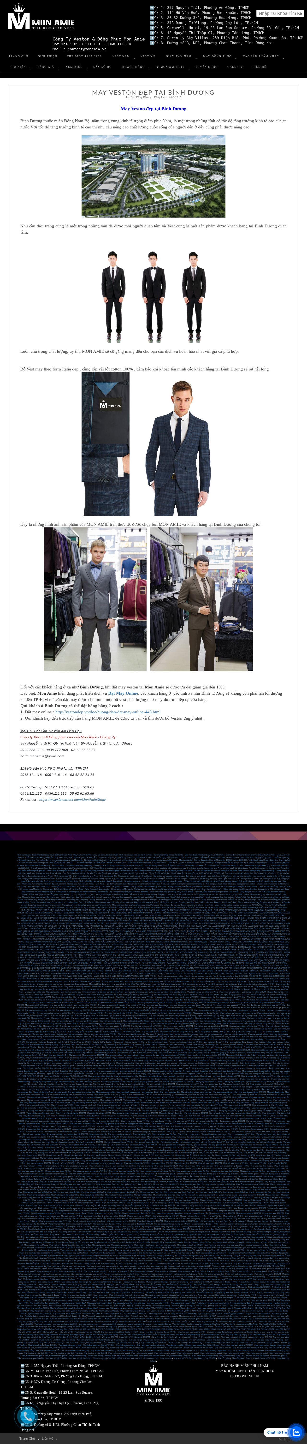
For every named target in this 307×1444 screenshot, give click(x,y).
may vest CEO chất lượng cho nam (167, 984)
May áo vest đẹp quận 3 (50, 1161)
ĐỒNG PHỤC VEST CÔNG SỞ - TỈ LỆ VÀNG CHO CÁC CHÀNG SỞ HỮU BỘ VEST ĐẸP (129, 931)
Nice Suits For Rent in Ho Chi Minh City (108, 1158)
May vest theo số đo (137, 1348)
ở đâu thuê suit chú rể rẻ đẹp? (114, 1279)
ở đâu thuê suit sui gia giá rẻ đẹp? (252, 1277)
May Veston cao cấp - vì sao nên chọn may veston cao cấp (143, 1266)
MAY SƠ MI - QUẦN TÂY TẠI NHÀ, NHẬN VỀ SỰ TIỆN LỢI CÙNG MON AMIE (147, 947)
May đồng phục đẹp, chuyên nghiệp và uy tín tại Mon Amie (135, 905)
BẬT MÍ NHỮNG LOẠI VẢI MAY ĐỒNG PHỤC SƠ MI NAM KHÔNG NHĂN (74, 944)
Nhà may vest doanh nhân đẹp (132, 1084)
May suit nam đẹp (136, 1108)
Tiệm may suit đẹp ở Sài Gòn (104, 1232)
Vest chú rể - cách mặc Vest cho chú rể (102, 1266)
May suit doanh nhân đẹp (113, 1163)
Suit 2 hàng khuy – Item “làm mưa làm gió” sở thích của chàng (86, 897)
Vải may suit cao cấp (121, 1147)
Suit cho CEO (63, 1042)
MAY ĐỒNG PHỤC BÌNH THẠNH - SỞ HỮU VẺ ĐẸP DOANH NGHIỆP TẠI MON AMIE (131, 918)
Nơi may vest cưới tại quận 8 (70, 1271)
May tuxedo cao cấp (271, 1058)
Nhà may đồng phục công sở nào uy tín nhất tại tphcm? (199, 889)
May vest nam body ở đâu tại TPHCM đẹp (181, 1221)
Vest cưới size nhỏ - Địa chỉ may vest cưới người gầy (177, 1319)
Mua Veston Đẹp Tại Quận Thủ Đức (42, 1345)
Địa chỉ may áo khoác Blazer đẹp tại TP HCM (119, 1332)
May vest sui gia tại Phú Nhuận (134, 1016)
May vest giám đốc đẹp (250, 1076)
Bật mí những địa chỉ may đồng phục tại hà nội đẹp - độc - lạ (53, 894)
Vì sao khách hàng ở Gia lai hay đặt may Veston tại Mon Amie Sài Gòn (133, 1261)
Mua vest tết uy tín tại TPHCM (187, 997)
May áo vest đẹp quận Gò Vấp (52, 1158)
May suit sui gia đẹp (70, 1282)
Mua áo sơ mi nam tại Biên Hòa (166, 1184)
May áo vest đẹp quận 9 (199, 1158)
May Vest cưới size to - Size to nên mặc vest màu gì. (255, 1263)
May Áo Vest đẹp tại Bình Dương (241, 1308)
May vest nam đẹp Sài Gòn (211, 1176)
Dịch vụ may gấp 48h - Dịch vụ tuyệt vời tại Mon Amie (76, 876)
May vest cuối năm (131, 1055)
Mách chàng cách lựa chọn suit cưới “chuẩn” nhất (226, 897)
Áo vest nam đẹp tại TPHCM (260, 1337)
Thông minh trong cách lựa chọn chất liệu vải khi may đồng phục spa (228, 900)
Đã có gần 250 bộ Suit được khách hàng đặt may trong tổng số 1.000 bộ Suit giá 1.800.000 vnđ (186, 873)
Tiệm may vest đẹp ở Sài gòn (265, 1197)
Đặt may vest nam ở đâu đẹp (128, 1129)
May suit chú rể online (125, 1063)
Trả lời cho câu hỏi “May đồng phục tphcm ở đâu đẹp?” (135, 900)
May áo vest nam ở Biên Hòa (172, 1187)
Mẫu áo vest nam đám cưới (182, 1126)
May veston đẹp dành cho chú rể (236, 1084)
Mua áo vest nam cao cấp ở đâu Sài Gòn (193, 1171)
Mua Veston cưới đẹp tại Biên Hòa (65, 1195)
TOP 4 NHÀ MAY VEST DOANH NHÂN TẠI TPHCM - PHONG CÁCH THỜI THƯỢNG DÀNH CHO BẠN (71, 960)
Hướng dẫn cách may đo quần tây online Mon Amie (102, 992)
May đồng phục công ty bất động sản (258, 1110)
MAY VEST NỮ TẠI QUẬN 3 (204, 1311)
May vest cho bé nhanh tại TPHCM (163, 1023)
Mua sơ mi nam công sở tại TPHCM (83, 1298)
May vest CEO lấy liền (270, 1076)
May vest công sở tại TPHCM (204, 1068)
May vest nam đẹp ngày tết (157, 1005)
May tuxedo (93, 1058)
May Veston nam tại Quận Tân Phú (185, 1350)
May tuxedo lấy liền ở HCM (108, 1121)
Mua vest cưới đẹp (83, 1245)
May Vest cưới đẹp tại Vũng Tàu (204, 1258)
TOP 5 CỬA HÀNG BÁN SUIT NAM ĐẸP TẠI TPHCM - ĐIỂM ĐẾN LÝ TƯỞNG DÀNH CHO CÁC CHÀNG (186, 963)
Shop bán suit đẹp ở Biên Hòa (92, 1195)
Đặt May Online (123, 693)
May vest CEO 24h (52, 1076)
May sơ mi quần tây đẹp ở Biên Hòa (37, 1190)
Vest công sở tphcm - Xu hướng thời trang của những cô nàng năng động (153, 881)
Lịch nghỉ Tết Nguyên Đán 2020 (232, 994)
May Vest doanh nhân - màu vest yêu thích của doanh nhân (105, 1316)
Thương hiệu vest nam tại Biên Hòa (37, 1192)
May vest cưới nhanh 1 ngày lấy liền (69, 1074)
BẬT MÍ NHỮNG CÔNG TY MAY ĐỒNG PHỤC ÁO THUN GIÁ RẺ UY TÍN (207, 921)
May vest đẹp (255, 1084)
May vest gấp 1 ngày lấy (123, 1306)
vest (243, 1340)
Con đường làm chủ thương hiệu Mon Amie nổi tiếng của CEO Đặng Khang (217, 868)
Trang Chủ (18, 56)
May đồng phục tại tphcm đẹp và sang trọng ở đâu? (179, 900)
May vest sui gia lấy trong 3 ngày (216, 1016)
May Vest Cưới (48, 1337)
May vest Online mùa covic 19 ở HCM (155, 979)
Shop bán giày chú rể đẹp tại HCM (192, 1332)
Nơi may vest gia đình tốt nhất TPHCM (88, 1013)
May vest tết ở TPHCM (135, 1005)
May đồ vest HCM (89, 1211)
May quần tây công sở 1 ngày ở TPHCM (37, 1029)
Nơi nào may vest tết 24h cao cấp (111, 1005)
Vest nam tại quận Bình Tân (33, 1358)
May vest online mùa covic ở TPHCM (220, 979)
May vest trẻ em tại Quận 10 (38, 1097)
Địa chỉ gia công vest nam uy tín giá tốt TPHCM (161, 1226)
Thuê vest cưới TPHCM (48, 1208)
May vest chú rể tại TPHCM (213, 1055)
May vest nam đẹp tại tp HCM (80, 1295)
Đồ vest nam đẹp (33, 1129)
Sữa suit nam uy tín (263, 1134)
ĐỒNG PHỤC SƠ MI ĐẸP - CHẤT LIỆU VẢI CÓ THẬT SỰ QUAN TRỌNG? (196, 937)
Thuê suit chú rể (43, 1284)
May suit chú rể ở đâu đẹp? (103, 1284)
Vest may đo (279, 1211)
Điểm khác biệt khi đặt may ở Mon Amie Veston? (147, 863)
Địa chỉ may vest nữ (168, 1108)
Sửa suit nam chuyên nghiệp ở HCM (254, 1129)
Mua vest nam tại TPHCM (102, 1197)
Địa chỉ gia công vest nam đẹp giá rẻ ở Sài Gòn (239, 1224)
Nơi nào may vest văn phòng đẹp (70, 1034)
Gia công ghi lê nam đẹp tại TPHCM (146, 1229)
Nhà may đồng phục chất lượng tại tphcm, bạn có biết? (217, 892)
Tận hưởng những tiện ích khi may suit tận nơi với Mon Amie (108, 860)
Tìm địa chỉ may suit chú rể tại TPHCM (151, 1047)
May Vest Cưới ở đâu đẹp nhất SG (67, 1313)
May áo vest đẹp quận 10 (179, 1158)
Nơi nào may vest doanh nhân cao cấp (229, 1089)
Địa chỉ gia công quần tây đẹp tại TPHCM (44, 1229)
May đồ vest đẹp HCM (73, 1155)
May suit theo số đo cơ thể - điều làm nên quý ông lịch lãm (173, 1237)
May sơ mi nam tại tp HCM (268, 1292)
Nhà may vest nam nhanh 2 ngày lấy (167, 1071)
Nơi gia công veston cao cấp (62, 1142)
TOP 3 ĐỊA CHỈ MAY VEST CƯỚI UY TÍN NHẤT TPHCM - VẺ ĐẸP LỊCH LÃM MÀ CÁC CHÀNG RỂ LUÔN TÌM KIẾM (183, 973)
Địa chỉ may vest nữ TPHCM (114, 1216)
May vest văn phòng (33, 1037)
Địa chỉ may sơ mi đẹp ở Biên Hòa (251, 1187)
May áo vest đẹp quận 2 (70, 1161)
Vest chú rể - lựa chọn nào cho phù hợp (213, 1303)
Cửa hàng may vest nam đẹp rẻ (227, 1211)
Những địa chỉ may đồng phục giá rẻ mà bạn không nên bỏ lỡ (86, 905)
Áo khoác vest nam (225, 1126)
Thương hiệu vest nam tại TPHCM (112, 1211)
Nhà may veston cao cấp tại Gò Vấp (152, 1269)
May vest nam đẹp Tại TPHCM (34, 1224)
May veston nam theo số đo (93, 1348)
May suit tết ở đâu (54, 1039)
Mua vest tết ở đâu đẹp (256, 994)
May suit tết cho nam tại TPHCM (98, 1060)
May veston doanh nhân (105, 1092)
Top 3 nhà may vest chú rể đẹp (225, 976)
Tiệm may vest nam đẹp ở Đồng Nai (221, 1187)
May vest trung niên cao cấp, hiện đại (217, 1234)
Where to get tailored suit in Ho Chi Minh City (46, 1150)
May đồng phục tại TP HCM (205, 1358)
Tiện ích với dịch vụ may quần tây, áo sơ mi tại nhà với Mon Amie (125, 857)
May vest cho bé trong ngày (91, 1023)
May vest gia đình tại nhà (161, 1021)
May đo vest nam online (86, 994)
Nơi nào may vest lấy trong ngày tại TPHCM (109, 1010)
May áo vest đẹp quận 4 (29, 1161)
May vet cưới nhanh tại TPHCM (190, 1245)
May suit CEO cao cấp (36, 1087)
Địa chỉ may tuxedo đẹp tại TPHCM (135, 1121)
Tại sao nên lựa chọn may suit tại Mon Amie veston (106, 1237)
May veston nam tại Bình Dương (205, 1356)
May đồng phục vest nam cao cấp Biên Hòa (77, 1184)
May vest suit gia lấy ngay (230, 1013)
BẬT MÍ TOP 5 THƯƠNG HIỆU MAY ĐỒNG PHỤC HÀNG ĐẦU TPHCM (91, 968)
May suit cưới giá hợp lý (61, 1063)
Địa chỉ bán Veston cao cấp (258, 1248)
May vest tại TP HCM (183, 1358)
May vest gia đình (187, 1018)
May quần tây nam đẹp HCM (171, 1113)
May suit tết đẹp (118, 1039)
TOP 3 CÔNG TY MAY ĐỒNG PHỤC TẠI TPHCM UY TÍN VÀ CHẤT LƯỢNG (90, 926)
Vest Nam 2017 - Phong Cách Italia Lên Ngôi (185, 1342)
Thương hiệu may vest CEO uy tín (208, 1081)
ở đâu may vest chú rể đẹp (46, 1050)
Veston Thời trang (214, 1340)
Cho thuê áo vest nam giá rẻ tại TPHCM (237, 1345)
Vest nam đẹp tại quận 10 (187, 1174)
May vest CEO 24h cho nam (126, 987)
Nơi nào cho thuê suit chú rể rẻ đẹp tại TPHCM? (71, 1284)
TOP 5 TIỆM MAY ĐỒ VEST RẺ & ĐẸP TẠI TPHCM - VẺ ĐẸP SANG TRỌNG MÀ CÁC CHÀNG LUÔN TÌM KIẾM (141, 966)
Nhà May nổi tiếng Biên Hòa (38, 1195)
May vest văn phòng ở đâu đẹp (213, 1031)
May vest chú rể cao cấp (267, 1055)
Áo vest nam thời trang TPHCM (66, 1219)
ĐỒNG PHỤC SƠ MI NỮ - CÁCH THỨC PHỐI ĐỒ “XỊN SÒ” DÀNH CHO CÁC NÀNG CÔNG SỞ (229, 934)
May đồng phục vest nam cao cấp (64, 1097)
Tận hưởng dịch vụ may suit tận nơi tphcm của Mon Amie (59, 860)
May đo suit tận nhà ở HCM (110, 1103)
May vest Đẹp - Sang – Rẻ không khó (231, 1221)
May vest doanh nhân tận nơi (150, 1076)
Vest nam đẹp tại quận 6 (270, 1174)
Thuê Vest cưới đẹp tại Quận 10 (102, 1253)
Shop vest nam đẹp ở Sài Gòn (130, 1168)
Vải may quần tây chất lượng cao (172, 1145)
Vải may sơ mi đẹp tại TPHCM (265, 1145)
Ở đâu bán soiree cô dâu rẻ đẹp (35, 1279)
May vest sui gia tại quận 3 (218, 1002)
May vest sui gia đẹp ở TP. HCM (225, 1240)
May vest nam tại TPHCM (183, 1121)
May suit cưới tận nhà (150, 1103)
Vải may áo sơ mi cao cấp (98, 1145)
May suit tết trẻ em (83, 1037)
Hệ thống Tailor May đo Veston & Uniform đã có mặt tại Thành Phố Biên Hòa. (57, 1179)
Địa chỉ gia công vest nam (44, 1139)
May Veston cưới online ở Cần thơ (276, 1255)
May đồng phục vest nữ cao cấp (93, 1219)
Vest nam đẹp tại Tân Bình (79, 1174)
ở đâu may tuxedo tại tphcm (105, 1050)
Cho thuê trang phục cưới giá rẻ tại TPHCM (247, 1026)
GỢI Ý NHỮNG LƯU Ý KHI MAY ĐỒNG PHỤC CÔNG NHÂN (189, 915)
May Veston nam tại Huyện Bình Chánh (216, 1350)
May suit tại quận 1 (259, 1271)
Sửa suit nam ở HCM (34, 1132)
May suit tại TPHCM (258, 1163)
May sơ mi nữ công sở (169, 1298)
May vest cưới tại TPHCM (93, 1055)
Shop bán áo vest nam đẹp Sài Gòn (225, 1171)
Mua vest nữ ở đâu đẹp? (77, 1292)
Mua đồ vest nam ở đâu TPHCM (200, 1211)
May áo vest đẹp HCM (246, 1155)
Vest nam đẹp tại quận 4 (42, 1176)
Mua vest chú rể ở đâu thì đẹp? (99, 1303)
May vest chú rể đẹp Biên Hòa (239, 1190)
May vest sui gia (249, 1013)
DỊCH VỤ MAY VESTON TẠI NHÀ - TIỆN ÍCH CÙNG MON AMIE (84, 950)
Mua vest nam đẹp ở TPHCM (153, 1129)
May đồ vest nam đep (168, 1153)
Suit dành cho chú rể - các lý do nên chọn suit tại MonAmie (154, 1316)
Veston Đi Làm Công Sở (139, 1290)
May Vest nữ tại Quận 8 (156, 1311)
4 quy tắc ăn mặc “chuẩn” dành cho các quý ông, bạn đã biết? (180, 897)
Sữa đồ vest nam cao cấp (197, 1137)
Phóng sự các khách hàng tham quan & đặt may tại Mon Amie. (118, 865)
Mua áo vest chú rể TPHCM (65, 1203)
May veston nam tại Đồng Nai (178, 1356)
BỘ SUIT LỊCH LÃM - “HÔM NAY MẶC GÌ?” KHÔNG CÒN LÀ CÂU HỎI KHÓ (144, 950)
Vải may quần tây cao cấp (196, 1145)
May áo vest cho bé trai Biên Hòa (64, 1187)
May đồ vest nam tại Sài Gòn (243, 1168)
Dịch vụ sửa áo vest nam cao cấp (192, 1132)
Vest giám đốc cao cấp (262, 1074)
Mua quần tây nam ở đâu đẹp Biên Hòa (136, 1184)
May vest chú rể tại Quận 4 (166, 1271)
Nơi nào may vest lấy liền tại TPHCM (144, 1010)
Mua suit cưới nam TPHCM (63, 1163)
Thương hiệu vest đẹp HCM (253, 1150)
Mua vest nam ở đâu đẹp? (99, 1292)
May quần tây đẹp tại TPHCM (196, 1113)
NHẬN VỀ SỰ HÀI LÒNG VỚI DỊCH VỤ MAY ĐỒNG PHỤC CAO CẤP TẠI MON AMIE (57, 918)
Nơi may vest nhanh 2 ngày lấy (195, 1071)
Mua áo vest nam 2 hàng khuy (188, 1219)
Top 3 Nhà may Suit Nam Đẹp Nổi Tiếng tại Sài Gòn (249, 1253)
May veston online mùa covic (116, 981)
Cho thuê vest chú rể (206, 1066)
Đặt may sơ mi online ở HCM (254, 992)
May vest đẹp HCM (63, 1153)
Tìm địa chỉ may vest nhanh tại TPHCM (229, 1005)
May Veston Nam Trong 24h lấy (43, 1311)
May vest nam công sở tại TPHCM (65, 1300)
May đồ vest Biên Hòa (143, 1195)
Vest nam (108, 1306)
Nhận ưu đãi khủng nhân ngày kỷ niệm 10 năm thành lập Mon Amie (139, 886)
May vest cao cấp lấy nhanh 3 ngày (270, 1068)
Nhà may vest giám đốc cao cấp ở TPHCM (151, 1081)
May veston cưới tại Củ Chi (221, 1263)
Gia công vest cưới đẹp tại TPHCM (196, 1226)
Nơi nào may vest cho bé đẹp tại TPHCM (211, 1010)
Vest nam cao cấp (127, 1118)
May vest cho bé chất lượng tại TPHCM (246, 1023)
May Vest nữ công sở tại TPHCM (36, 1300)
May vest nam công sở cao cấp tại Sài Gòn (158, 1171)
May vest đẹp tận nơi (133, 989)
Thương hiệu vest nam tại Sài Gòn (270, 1168)
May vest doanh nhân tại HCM (225, 1092)
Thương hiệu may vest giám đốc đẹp (254, 1079)
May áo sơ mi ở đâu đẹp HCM (87, 1116)
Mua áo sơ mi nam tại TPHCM (251, 1195)
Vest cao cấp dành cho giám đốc (248, 1113)
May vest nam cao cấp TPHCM (108, 1213)
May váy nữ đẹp (138, 1292)
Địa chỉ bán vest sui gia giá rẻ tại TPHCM (211, 1026)
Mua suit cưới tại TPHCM (199, 1052)
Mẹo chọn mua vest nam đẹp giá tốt (212, 1308)
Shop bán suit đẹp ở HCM (117, 1219)
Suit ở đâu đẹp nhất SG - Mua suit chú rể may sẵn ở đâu (46, 1290)
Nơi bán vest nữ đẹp (143, 1306)
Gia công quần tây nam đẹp (32, 1232)
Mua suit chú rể (245, 1282)
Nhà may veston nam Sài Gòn (164, 1134)
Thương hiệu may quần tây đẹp (230, 1110)
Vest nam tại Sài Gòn (109, 1110)
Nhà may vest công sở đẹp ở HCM (91, 1066)
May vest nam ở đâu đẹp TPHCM (148, 1197)
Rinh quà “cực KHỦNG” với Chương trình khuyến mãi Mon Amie (230, 886)
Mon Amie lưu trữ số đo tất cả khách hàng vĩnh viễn (129, 1242)
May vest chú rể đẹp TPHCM (162, 1203)
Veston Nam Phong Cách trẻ (99, 1356)
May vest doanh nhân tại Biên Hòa (119, 1195)
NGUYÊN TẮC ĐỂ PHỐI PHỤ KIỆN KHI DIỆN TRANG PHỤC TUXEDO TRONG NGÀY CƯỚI (136, 939)
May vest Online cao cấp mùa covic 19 (54, 981)
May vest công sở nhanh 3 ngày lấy (54, 1071)
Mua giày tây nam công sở (241, 1087)
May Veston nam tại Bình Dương (156, 1350)
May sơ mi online (51, 994)
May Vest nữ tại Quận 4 (67, 1311)
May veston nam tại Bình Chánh (125, 1356)
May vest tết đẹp (194, 1005)
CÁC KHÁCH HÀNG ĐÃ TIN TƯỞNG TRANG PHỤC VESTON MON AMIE (180, 910)
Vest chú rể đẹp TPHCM (189, 1200)
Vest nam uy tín (133, 1179)
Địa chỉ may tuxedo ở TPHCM (258, 1121)
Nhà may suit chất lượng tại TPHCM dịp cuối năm (73, 1052)
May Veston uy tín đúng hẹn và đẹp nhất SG (198, 1248)
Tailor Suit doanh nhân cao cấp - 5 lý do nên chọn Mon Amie (109, 889)
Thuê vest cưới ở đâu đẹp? (115, 1097)
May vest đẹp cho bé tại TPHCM (36, 1023)
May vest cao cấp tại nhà (71, 992)
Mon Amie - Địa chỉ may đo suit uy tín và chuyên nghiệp (191, 863)
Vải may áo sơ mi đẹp (120, 1145)
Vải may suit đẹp (104, 1147)
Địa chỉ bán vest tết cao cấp (84, 997)
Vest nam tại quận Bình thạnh (80, 1358)
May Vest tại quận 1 (276, 1271)
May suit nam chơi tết (121, 1060)
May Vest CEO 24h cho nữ (103, 987)
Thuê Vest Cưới (71, 1342)
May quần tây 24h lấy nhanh (92, 1029)
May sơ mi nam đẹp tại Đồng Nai (144, 1182)
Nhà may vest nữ (52, 1108)
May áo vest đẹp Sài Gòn (225, 1155)
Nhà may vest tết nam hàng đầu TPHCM (267, 1050)
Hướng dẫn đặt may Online (67, 1337)
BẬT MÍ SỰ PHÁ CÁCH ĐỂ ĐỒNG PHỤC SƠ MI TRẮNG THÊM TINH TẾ (155, 934)
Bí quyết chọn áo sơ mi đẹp (257, 1245)
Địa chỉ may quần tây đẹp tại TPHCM (71, 1113)
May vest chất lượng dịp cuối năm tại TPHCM (45, 1058)
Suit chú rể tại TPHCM (253, 1047)
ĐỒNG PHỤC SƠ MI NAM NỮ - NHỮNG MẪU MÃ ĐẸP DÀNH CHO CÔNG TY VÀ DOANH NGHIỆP (120, 937)
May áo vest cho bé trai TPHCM (166, 1216)
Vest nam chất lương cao (115, 1179)
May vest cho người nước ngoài (84, 1103)
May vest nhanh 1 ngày (213, 1074)
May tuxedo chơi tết (254, 1058)
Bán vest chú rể (79, 1068)
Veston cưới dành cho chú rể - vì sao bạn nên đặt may (149, 1324)
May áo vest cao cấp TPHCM (146, 1155)
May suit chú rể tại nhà (106, 1063)
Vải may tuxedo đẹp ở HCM (163, 1124)
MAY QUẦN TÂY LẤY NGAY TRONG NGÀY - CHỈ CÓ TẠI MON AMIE (92, 958)
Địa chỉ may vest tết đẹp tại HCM (126, 1000)
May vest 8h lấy (35, 1026)
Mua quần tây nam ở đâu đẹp (33, 1292)
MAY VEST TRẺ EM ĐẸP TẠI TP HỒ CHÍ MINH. (53, 1332)
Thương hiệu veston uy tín (234, 1081)
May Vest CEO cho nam (141, 984)
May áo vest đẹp (124, 1161)
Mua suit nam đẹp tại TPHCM (39, 1163)
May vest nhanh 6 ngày (60, 1018)
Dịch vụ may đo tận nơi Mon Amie (196, 984)
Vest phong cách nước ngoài (70, 1345)
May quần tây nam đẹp (223, 1292)
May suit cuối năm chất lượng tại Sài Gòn (252, 1060)
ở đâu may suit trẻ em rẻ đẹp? (206, 1277)
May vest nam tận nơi (150, 1105)
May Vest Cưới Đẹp (104, 1327)
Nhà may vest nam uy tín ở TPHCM (121, 1221)
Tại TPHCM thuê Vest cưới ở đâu (181, 1253)
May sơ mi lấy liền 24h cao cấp (139, 1029)
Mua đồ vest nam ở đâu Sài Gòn (58, 1171)
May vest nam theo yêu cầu (262, 1166)
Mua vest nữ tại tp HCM (260, 1290)
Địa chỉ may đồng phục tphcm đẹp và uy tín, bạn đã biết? (171, 892)
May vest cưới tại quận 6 (119, 1271)
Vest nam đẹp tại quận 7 (249, 1174)
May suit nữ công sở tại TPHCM (267, 1274)
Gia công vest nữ (51, 1232)
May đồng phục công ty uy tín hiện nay (196, 1092)
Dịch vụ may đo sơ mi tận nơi (76, 984)
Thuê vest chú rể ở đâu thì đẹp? (73, 1303)
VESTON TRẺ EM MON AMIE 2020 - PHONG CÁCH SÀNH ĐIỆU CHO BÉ (156, 942)
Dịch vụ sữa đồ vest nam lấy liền (247, 1137)
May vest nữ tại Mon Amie (191, 1295)
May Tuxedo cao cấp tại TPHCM (55, 1124)
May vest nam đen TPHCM (89, 1203)
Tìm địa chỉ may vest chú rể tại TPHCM (54, 1047)
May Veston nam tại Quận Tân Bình (68, 1353)
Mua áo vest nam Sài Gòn (33, 1174)
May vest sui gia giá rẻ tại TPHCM (244, 1002)
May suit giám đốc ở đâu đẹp (241, 1042)
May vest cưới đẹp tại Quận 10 (61, 1245)
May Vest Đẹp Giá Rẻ (40, 1308)
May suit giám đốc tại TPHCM (216, 1042)
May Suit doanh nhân (262, 1042)
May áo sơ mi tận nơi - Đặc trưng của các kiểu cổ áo (76, 857)
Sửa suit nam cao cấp (98, 1134)
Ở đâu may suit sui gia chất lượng (121, 1277)
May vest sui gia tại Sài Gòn (62, 1016)
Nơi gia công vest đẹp (169, 1142)
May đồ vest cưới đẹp (101, 1153)
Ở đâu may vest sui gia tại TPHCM (180, 1008)
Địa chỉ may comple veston (189, 1134)
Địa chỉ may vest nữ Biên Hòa (235, 1192)
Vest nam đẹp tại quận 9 (208, 1174)
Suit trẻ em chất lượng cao (138, 1279)
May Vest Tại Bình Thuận (275, 1348)
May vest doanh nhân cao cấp (128, 1092)
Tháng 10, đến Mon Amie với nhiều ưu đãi (50, 1092)
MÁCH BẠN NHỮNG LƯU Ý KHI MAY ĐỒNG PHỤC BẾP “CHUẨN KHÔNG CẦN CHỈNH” (207, 918)
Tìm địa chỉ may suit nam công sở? (55, 1274)
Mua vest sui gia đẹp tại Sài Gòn (206, 1013)
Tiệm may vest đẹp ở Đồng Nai (34, 1182)
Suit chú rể (238, 1047)
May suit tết (164, 1037)
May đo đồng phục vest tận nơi (267, 987)
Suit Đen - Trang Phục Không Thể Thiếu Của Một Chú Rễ (71, 1327)
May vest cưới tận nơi (131, 1105)
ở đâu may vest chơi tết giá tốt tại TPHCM (75, 1050)
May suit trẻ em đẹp (266, 1279)
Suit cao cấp (118, 1042)
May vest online (212, 994)
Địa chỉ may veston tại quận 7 (95, 1271)
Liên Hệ (259, 66)
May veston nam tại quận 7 (165, 1353)
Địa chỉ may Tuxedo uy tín (186, 1124)
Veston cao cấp (122, 1108)
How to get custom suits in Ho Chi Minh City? (222, 1150)
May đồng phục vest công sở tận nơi (38, 1103)
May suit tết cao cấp (134, 1039)
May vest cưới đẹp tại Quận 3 (36, 1245)
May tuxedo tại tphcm (197, 1058)
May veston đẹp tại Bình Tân (135, 1263)
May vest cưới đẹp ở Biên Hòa (271, 1261)
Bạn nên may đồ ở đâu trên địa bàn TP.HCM (88, 1240)
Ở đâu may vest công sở (103, 1037)
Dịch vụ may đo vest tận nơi (197, 987)
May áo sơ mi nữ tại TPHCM (139, 1216)
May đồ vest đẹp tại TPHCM (33, 1155)
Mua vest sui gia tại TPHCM (180, 1013)
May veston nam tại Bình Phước (152, 1356)
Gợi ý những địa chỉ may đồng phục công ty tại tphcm (181, 905)
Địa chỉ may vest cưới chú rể (269, 1219)
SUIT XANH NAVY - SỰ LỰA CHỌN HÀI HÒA (210, 926)
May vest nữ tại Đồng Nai (247, 1179)
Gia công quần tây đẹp (170, 1139)
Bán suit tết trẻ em (242, 1039)
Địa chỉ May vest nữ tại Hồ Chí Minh (45, 1340)
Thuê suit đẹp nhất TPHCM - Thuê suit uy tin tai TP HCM (147, 1313)
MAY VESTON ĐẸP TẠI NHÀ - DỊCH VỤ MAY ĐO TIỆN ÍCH (223, 971)
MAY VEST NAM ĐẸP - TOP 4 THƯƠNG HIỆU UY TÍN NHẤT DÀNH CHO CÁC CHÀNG (215, 950)
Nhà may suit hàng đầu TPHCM (137, 1163)
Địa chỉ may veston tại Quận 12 (238, 1269)
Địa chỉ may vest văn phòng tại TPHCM (100, 1034)
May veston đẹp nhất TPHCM (76, 1134)
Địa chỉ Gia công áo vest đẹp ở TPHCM (114, 1229)
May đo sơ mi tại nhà (224, 989)
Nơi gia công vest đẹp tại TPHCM (89, 1142)
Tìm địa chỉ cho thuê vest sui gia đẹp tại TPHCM (108, 1008)
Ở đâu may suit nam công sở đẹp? (239, 1274)
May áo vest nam (64, 1126)
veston (248, 1340)
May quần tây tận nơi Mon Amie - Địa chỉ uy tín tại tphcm (176, 857)
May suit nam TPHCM (53, 1205)
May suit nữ (101, 1287)
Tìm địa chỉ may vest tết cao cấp (197, 1000)
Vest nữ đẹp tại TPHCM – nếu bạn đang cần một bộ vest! (261, 1295)
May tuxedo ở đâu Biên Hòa (113, 1187)
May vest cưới (75, 1055)
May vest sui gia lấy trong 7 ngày (188, 1016)
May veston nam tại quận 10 (56, 1356)
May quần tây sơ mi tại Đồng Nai (61, 1182)
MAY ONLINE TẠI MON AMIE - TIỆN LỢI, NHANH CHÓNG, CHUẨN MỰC (137, 923)
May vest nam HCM (210, 1166)
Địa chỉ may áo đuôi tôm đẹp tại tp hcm (249, 1332)
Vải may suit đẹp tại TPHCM (84, 1147)
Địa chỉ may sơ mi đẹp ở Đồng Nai (115, 1182)
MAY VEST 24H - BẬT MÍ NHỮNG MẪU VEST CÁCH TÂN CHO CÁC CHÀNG (198, 944)
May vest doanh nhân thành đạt (100, 1076)
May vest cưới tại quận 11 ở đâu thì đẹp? (268, 1269)
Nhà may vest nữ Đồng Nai (170, 1182)
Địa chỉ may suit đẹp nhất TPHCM (214, 1319)
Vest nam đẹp (146, 1179)
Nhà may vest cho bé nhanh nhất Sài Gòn (150, 1013)
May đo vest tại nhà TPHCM (62, 1105)
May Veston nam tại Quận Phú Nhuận (248, 1350)
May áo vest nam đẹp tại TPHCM (40, 1137)
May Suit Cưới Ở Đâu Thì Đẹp (132, 1311)
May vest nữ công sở (37, 1039)
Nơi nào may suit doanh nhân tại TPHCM (185, 1042)
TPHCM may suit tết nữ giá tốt (205, 1045)
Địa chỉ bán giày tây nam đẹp (177, 1087)
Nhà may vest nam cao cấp (56, 1174)
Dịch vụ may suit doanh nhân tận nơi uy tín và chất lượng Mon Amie (45, 855)
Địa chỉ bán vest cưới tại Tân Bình (194, 1263)
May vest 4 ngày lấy (33, 1031)
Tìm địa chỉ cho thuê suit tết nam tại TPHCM (187, 1047)
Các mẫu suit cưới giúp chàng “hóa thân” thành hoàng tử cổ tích (250, 873)
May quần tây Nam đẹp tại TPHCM (128, 1327)
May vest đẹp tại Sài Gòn (187, 1108)
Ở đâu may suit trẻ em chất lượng (179, 1277)
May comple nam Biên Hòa (143, 1190)
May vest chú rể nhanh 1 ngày (134, 1074)
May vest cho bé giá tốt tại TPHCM (214, 1023)
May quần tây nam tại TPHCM (139, 1095)
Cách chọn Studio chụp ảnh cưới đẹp (166, 1337)
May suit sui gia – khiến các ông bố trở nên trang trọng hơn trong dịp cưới (55, 1237)
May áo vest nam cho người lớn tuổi (91, 1200)
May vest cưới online (113, 1055)
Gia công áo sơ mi (244, 1229)
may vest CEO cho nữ (121, 984)
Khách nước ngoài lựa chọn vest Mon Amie (215, 1100)
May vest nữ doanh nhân (228, 1079)
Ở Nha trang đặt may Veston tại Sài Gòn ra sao (182, 1261)
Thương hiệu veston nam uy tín (213, 1134)
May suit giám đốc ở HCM (152, 1092)
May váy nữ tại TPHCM (139, 1208)
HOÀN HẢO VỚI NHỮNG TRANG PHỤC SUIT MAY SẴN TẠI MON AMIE (52, 923)
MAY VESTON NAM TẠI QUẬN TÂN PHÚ (162, 1248)
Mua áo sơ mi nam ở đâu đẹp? (267, 1306)
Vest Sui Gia (54, 1303)
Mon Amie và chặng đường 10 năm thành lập (256, 871)
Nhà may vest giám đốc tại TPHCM (160, 1084)
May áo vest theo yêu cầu (203, 1155)
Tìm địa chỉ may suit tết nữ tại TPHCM (118, 1047)
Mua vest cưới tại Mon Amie (34, 1248)
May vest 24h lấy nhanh (169, 1031)
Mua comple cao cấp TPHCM (245, 1095)
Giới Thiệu (47, 56)
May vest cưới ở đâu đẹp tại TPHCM (138, 1224)
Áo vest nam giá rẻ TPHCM (83, 1129)
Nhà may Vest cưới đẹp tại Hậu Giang (114, 1258)
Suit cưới (209, 1047)
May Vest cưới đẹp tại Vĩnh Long (248, 1255)
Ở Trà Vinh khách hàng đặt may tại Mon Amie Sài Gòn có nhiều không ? (204, 1255)
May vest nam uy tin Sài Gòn (235, 1176)
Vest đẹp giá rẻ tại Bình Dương (178, 1345)
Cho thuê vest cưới (189, 1066)
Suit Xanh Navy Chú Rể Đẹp (161, 1290)
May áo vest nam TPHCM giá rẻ (164, 1132)
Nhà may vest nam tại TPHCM (87, 1110)
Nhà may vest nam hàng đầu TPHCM (143, 1211)
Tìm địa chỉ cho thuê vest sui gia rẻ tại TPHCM (68, 1008)
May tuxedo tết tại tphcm (122, 1058)
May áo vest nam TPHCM (227, 1129)
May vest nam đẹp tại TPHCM (248, 1213)
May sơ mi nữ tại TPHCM (244, 1292)
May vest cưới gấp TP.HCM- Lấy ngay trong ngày (260, 1240)
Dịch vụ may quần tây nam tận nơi (178, 981)
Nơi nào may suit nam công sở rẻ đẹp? (156, 1274)
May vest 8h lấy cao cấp (190, 1031)
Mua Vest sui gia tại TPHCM (263, 1300)
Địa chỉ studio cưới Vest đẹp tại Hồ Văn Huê (43, 1253)
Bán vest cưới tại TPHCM (60, 1068)
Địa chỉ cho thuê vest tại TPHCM (241, 1134)
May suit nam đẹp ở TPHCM (210, 1163)
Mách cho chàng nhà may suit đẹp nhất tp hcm (40, 897)
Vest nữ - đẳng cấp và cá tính (91, 1306)
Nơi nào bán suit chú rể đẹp (264, 1282)
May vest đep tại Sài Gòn (44, 1153)
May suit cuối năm (201, 1060)
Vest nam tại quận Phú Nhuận (257, 1356)
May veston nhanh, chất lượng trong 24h (229, 1242)
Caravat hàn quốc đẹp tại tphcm (219, 1332)
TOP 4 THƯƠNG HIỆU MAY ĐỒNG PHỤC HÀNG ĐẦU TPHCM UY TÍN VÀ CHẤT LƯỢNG (161, 958)
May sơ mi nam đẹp (210, 1116)
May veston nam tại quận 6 (188, 1353)
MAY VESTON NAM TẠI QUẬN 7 (90, 1248)
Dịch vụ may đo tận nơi (219, 987)
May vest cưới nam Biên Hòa (192, 1184)
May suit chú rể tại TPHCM (84, 1063)
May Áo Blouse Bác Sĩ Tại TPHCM (149, 1308)
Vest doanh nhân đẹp (159, 1079)
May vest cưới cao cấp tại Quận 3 (192, 1271)
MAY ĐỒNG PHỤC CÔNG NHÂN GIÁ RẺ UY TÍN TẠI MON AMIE (133, 915)
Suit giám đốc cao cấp (47, 1042)
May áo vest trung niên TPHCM (257, 1216)
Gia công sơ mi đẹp (42, 1142)
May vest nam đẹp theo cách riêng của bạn (126, 1295)
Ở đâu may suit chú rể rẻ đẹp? (89, 1279)
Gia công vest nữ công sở (94, 1226)
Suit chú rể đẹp (186, 1284)
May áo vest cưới (167, 1155)
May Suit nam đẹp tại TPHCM (152, 1287)
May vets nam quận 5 (261, 1105)
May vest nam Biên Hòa (262, 1190)
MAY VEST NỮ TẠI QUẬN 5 (179, 1311)
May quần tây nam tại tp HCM (183, 1292)
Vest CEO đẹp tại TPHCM (119, 1079)
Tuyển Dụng (206, 66)
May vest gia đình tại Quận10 (36, 1005)
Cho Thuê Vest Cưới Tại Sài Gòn (261, 1335)
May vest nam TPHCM (33, 1166)
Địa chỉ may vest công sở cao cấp (224, 1063)
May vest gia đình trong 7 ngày (207, 1018)
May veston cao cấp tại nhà (122, 1245)
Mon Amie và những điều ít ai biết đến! (62, 871)
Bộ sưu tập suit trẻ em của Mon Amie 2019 (179, 1100)
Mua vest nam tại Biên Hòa (164, 1195)
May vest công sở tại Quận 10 (139, 1097)
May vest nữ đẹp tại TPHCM (54, 1295)
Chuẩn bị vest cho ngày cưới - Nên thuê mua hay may (47, 1240)
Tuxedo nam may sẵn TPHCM (232, 1121)
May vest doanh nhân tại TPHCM (252, 1092)
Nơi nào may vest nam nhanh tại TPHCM (73, 1010)
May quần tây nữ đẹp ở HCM (99, 1113)
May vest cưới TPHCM (42, 1200)
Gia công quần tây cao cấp (149, 1139)
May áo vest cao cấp (183, 1155)
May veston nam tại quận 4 (234, 1353)
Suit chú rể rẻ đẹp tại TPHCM (225, 1282)
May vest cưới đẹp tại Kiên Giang (160, 1255)
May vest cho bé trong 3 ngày (115, 1023)
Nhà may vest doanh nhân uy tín (106, 1084)
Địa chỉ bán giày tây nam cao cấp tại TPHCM (95, 1087)
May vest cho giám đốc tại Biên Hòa (220, 1184)
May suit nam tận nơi (131, 1103)
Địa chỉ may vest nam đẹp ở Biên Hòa (179, 1192)
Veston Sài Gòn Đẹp (56, 1224)
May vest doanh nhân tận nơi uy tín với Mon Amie (204, 855)
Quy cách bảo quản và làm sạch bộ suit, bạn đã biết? (133, 897)
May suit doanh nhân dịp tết (181, 1037)
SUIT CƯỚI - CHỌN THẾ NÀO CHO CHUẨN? (188, 931)
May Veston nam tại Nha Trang (103, 1350)
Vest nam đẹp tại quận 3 (63, 1176)
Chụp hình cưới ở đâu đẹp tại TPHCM (134, 1337)
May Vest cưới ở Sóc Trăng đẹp (132, 1255)
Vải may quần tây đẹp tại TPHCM (143, 1145)
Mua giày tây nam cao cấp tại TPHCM (129, 1087)
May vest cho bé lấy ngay (188, 1023)
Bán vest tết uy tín (208, 997)
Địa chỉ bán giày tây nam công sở (267, 1087)
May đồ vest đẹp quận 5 (208, 1153)
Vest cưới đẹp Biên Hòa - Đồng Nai (167, 1179)
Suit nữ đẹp (170, 1287)
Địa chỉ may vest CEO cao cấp (42, 1089)
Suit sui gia (116, 1282)
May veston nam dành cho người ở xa (248, 1348)
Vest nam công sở (176, 1079)
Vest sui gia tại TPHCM (132, 1100)
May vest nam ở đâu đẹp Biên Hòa (93, 1190)
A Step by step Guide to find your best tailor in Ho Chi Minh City (176, 1150)
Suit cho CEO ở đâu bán (102, 1042)
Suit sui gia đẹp (85, 1282)
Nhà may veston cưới (142, 1134)
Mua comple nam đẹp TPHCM (256, 1203)
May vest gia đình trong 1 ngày (259, 1018)
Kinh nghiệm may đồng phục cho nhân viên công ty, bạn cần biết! (82, 892)
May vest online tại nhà (139, 981)
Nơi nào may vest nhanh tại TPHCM (40, 1010)
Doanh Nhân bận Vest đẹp (174, 1161)
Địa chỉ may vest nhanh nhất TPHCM (115, 1026)
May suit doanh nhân (275, 1092)
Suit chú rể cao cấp (271, 1047)
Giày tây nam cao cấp (155, 1087)
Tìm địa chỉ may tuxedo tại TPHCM (86, 1047)
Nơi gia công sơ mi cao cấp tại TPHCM (238, 1139)
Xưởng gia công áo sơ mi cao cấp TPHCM (123, 1226)
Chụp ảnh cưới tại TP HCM (264, 1358)
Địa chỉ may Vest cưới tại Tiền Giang (146, 1258)
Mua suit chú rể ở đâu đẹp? (157, 1282)
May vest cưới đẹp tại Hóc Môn (87, 1263)
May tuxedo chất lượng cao (61, 1121)
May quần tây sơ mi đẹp (173, 1197)
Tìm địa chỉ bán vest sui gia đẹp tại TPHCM (260, 1000)
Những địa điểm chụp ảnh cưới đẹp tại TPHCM (99, 1337)
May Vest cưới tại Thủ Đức (112, 1263)
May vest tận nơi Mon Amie (46, 989)
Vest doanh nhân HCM (169, 1166)
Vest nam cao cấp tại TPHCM (88, 1081)
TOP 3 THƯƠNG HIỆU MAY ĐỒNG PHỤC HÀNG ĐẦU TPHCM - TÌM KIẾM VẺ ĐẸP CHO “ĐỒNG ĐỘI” (89, 973)
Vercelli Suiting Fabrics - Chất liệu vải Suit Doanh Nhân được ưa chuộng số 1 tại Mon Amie (181, 865)
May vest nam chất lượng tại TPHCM (217, 1219)
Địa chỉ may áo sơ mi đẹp (69, 1118)
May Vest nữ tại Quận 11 (88, 1311)
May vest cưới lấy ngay (150, 1055)
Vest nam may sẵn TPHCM (84, 1126)
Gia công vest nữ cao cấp (222, 1226)
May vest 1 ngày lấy (93, 1031)
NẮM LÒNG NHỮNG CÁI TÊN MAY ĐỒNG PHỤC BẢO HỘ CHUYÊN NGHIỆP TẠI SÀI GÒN (136, 921)
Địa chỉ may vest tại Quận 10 (91, 1097)
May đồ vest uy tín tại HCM (255, 1153)
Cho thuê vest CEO (147, 987)
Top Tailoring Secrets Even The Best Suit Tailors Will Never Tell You (122, 1150)
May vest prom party (152, 1100)
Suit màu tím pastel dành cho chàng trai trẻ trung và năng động (245, 865)
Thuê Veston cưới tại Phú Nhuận (75, 1253)
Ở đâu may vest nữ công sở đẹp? (248, 1298)
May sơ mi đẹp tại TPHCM (57, 1095)
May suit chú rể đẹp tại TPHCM (264, 1161)
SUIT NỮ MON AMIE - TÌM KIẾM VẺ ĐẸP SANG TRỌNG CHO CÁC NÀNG (221, 942)
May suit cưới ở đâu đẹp (138, 1237)
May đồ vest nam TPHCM (243, 1124)
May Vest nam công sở (109, 1300)
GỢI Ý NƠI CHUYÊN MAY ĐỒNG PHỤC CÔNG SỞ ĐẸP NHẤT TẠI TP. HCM (120, 929)
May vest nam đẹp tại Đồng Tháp (176, 1258)
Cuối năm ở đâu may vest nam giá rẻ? (59, 1066)
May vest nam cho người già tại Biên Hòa (142, 1187)
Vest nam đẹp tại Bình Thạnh (123, 1174)
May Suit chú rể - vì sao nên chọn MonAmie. (87, 1269)
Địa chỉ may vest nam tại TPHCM (252, 1118)
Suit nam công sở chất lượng (185, 1274)
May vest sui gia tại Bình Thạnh (161, 1016)
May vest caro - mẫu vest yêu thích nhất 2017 (197, 1316)
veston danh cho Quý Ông (157, 1348)
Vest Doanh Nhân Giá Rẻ (117, 1290)
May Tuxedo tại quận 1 (241, 1271)
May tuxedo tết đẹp (159, 1058)
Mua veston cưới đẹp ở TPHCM (54, 1197)
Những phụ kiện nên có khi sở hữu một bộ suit (66, 1100)
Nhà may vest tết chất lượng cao (98, 1000)
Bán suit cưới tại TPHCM (108, 1068)
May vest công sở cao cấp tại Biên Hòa (123, 1192)
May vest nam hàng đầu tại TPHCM (99, 1108)
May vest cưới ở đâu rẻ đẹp (245, 1219)
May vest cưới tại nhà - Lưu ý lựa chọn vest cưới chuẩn (95, 855)
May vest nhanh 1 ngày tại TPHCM (188, 1074)
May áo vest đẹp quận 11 (157, 1158)
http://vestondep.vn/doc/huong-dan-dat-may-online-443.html (108, 712)
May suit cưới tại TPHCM (162, 1163)
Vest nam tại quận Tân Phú (56, 1358)
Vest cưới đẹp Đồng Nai (195, 1187)
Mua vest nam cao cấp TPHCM (222, 1213)
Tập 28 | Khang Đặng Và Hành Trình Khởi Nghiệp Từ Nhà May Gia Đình (108, 871)
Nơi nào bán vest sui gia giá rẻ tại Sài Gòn (54, 1013)
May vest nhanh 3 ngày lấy (122, 1018)
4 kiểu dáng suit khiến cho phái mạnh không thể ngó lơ (182, 884)
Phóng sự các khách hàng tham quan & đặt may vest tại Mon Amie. (166, 871)
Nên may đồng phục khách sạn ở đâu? (221, 902)
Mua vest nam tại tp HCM (238, 1290)
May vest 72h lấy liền (131, 1031)
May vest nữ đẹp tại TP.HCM (148, 1240)
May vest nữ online (67, 994)
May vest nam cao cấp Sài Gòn (186, 1176)
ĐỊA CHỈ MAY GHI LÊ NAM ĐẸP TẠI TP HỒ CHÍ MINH (91, 1329)
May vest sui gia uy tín (266, 1013)
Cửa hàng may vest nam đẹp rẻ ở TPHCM (90, 1171)
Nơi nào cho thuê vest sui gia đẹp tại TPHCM (247, 1010)
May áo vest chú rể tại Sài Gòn (120, 1155)
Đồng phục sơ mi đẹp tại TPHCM (237, 1105)
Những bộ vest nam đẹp (176, 1129)
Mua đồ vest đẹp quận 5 (188, 1153)
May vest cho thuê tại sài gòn (153, 1345)
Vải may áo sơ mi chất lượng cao (44, 1145)
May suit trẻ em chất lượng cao (193, 1279)
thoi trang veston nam (231, 1340)
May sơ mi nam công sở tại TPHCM (144, 1298)
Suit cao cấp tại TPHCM (134, 1042)
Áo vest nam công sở (141, 1132)
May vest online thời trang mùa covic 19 (87, 981)
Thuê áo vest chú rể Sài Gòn (95, 1155)
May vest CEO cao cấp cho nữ (50, 987)
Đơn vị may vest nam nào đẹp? (78, 1224)
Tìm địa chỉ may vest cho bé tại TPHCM (44, 1002)
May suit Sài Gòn (215, 1216)
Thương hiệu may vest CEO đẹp (45, 1081)
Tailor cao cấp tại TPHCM (211, 1105)
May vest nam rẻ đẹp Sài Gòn (128, 1176)
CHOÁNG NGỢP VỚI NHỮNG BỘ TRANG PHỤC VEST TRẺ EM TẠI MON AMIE (216, 947)
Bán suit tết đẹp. (257, 1039)
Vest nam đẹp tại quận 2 (84, 1176)
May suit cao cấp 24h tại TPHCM (144, 1045)
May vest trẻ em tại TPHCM (161, 1300)
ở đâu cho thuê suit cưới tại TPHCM (175, 1050)
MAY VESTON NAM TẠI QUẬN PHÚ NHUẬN (124, 1248)
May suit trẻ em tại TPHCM (245, 1279)
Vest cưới (89, 1074)
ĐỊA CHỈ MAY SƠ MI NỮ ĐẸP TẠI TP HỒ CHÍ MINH (234, 1329)
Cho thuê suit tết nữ (238, 1066)
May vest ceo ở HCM (155, 1089)
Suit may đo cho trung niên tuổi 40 (247, 1234)
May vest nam (139, 1303)
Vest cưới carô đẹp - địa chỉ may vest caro (234, 1316)
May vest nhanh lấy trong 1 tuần (271, 1016)
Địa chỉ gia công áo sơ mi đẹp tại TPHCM (80, 1229)
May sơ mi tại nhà (261, 989)
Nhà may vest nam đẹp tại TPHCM (107, 1224)
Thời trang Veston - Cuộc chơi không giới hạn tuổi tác (140, 1234)
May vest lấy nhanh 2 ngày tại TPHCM (135, 1071)
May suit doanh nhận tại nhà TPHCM (175, 1103)
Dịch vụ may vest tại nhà (35, 992)
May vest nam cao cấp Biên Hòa (209, 1192)
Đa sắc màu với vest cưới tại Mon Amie (89, 1221)
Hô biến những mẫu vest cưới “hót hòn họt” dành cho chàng (80, 879)
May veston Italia (197, 1205)
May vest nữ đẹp (68, 1340)
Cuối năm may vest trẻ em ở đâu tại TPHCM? (161, 1066)
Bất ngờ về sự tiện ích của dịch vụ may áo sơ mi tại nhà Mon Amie (227, 857)
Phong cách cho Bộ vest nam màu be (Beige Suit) (180, 1335)
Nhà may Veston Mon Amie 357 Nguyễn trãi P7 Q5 (223, 1250)
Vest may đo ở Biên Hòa (39, 1187)
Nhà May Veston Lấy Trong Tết (199, 1161)
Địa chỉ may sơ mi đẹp (228, 1195)
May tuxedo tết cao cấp (177, 1058)
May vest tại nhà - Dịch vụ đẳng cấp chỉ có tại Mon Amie (201, 860)
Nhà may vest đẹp (207, 1221)
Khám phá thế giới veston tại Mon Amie (167, 1242)
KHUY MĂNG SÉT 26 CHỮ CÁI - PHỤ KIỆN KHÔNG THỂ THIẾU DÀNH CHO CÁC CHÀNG (122, 913)
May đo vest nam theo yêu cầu (259, 1221)
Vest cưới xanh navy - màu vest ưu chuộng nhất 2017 (189, 1266)
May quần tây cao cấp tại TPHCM (144, 1113)
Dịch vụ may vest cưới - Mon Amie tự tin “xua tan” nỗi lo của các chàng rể (135, 879)
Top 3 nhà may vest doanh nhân (171, 976)
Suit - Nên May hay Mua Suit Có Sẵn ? (143, 1335)
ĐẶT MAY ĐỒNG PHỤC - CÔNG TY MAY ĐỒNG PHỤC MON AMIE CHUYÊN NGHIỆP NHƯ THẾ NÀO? (215, 923)
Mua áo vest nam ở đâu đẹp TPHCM (37, 1219)
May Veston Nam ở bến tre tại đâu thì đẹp (81, 1258)
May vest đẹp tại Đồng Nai (229, 1258)
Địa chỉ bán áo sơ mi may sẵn (221, 1113)
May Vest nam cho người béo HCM (216, 1168)
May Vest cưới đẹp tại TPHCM (173, 1055)
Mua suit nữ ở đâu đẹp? (249, 1284)
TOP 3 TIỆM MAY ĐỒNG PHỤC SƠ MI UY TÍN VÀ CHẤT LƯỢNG (95, 934)
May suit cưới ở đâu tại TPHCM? (178, 1060)
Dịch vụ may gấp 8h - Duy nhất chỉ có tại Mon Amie (210, 876)
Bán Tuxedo (91, 1068)
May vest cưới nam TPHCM (113, 1203)
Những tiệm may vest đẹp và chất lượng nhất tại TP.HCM (141, 1232)
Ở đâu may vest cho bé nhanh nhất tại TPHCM (117, 1002)
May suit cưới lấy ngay (40, 1063)
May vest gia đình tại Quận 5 (63, 1021)
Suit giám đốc (31, 1042)
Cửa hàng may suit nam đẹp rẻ (89, 1163)
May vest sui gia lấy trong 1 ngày (244, 1016)
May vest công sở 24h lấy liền (155, 1039)
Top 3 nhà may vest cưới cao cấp (198, 976)
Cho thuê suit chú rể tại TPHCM (36, 1068)
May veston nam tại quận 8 (142, 1353)
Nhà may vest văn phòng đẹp (43, 1034)
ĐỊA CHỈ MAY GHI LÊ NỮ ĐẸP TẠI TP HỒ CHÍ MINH (138, 1329)
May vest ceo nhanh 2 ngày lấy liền (256, 1071)
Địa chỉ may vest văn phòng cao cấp (241, 1031)
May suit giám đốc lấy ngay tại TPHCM (59, 1037)
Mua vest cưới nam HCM (189, 1166)
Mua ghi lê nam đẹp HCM (178, 1208)
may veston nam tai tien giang (77, 1350)
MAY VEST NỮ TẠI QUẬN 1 (229, 1311)
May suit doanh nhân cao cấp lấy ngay (43, 1045)
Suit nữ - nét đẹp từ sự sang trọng (213, 1287)
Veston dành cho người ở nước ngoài (198, 1348)
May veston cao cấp (159, 1208)
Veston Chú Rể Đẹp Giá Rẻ (186, 1290)
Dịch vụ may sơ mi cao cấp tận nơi (232, 981)
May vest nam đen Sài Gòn (100, 1166)
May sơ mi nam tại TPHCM (32, 1108)
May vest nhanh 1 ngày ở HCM (160, 1074)
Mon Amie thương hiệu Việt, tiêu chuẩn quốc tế (246, 1237)
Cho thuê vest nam (149, 1110)
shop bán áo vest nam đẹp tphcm (170, 1213)
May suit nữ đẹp (72, 1287)
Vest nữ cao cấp (276, 1116)
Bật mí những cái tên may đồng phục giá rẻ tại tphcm (259, 902)
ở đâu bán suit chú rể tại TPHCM (205, 1050)
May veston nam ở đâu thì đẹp (52, 1342)
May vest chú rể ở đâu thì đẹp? (183, 1303)
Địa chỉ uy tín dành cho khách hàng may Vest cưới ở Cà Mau (93, 1255)
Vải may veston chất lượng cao (143, 1147)
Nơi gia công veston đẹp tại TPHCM (119, 1142)
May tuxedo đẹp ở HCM (264, 1124)
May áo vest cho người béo (137, 1203)
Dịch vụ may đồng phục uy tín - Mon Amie (61, 881)
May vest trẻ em (269, 1113)
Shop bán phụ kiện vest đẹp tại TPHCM (191, 1203)
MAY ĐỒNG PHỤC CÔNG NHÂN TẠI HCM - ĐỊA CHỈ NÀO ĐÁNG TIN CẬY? (72, 915)
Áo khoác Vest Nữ (222, 1327)
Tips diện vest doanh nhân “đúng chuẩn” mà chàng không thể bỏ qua (133, 884)
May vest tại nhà (156, 981)
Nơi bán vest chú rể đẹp (122, 1303)
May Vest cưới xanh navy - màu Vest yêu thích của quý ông (102, 1324)
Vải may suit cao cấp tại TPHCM (58, 1147)
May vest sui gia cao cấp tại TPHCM (226, 1000)
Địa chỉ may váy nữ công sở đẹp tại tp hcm (40, 1335)
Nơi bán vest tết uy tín (105, 997)
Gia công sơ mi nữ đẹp (211, 1139)
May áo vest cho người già (69, 1208)
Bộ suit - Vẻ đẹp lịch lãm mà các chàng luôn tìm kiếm (215, 871)
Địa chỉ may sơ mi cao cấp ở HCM (115, 1116)
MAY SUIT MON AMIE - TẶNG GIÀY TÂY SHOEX (261, 966)
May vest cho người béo (267, 1205)
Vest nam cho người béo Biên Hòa (169, 1190)
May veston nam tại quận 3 (257, 1353)
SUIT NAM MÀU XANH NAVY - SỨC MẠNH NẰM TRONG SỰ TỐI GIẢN (81, 947)
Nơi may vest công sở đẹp (130, 1068)
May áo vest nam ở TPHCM (143, 1200)
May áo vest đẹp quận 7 (240, 1158)
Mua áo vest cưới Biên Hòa (119, 1190)
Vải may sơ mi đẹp (36, 1147)
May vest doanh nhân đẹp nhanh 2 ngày (225, 1071)
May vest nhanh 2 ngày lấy (144, 1018)
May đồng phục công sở (241, 1358)
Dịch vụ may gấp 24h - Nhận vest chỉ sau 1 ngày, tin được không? (126, 876)
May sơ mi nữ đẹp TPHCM (257, 1116)
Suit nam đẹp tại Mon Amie (187, 1287)
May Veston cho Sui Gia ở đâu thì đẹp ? (180, 1308)
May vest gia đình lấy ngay (210, 1021)
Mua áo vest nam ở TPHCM (64, 1200)
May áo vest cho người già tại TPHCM (100, 1168)
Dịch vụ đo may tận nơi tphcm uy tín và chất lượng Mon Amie (250, 855)
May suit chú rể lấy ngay (145, 1063)
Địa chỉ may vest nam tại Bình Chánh (121, 1269)
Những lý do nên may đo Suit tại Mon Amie (175, 894)
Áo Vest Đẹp (158, 1161)
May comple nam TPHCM (79, 1197)
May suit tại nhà (242, 1103)
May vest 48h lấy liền (150, 1031)
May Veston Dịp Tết (221, 1161)
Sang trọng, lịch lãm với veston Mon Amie (193, 1097)
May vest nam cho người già (119, 1200)
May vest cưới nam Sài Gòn (124, 1166)
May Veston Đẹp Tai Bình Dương (206, 1345)
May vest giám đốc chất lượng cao (238, 1074)
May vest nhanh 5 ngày (80, 1018)
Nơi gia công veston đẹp (189, 1142)
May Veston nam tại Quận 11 (95, 1353)
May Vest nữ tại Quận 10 (109, 1311)
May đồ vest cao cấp (54, 1155)
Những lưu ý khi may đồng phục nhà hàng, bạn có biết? (182, 902)
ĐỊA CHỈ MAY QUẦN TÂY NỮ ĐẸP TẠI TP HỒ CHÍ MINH (186, 1329)
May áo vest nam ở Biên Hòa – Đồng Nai (199, 1179)
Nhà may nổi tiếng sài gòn (49, 1216)
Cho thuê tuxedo (222, 1066)
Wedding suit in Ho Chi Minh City (79, 1150)
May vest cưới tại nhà (101, 1245)
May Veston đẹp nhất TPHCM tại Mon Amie (96, 1250)
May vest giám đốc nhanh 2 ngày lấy (38, 1074)
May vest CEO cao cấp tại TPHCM (61, 1087)
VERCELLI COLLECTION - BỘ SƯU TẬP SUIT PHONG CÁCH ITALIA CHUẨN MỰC (59, 939)
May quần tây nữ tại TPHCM (115, 1124)
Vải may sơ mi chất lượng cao (239, 1145)
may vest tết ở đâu (232, 1037)
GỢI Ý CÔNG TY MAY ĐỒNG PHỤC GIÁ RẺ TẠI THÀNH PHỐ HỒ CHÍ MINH (157, 926)
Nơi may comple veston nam (120, 1134)
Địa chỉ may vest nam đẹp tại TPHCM (257, 1211)
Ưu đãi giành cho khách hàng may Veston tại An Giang (41, 1258)
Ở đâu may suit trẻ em (229, 1277)
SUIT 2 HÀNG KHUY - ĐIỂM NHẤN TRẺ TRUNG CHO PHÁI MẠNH (167, 971)
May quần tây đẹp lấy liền (115, 1029)
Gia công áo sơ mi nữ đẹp (225, 1229)
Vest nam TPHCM (135, 1126)
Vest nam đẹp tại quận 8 (228, 1174)
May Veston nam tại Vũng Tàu (129, 1350)
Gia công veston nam (68, 1232)
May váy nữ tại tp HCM (121, 1292)
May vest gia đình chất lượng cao (256, 1021)
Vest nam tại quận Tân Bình (104, 1358)
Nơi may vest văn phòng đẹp (235, 1034)
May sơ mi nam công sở (37, 1100)
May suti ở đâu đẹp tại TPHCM (256, 1200)
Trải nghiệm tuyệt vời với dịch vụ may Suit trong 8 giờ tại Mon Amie (221, 894)
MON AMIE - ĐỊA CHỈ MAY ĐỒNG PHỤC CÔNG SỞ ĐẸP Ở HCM (179, 908)
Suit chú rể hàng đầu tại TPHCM (128, 1284)
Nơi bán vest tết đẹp (54, 1000)
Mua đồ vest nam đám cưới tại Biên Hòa (252, 1184)
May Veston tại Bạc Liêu (57, 1255)
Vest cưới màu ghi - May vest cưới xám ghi (51, 1319)
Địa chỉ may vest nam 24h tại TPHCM (146, 1026)
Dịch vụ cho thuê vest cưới (90, 1342)
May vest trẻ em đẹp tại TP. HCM (197, 1240)
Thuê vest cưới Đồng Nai (218, 1182)
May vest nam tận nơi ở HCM (37, 1105)
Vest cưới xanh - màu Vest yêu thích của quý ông (232, 1266)
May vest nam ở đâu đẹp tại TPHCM (112, 1126)
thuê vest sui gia (120, 1340)
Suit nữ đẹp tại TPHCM (129, 1287)
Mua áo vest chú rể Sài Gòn (77, 1166)
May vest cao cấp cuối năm (76, 1058)
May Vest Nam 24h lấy (32, 1337)
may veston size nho (39, 1348)
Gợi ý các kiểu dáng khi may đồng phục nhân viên (99, 902)
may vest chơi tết (270, 1037)
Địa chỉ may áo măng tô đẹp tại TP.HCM (75, 1335)
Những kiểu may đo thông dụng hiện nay (248, 1097)
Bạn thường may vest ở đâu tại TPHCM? (191, 1095)
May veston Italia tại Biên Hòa (65, 1190)
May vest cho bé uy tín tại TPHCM (64, 1023)
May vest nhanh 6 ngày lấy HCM (259, 1029)
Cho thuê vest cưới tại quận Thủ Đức (265, 1342)
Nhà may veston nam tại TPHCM (189, 1084)
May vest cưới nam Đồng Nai (88, 1182)
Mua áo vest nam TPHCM (273, 1213)
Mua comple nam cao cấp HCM (68, 1211)
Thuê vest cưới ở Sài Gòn (73, 1168)
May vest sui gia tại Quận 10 (86, 1016)
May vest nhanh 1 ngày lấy (167, 1018)
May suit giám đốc (172, 1092)
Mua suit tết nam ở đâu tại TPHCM (173, 1052)
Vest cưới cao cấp (177, 1045)
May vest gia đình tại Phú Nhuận (136, 1021)
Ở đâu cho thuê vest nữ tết (127, 1050)
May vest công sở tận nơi (86, 1105)
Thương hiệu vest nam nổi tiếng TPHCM (44, 1110)
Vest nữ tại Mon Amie (243, 1100)
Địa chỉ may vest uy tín (275, 1150)
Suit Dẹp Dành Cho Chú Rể (242, 1327)
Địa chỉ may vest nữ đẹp (185, 1300)
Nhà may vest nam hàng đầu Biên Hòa (68, 1192)
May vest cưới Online (235, 1245)
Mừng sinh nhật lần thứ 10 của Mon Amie (231, 863)
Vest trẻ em (219, 1300)
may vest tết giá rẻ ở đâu (252, 1037)
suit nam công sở (99, 1277)
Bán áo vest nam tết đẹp (62, 997)
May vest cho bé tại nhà (137, 1023)
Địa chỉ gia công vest (95, 1139)
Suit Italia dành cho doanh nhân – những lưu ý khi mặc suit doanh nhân (53, 1316)
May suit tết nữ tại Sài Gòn (72, 1060)
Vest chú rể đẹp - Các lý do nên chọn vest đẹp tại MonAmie (196, 1324)
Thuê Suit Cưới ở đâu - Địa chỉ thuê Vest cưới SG (102, 1313)
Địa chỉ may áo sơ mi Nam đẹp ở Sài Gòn (161, 1327)
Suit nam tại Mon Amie (237, 1287)
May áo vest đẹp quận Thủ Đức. (269, 1155)
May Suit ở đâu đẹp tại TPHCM (150, 1221)
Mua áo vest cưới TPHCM (211, 1200)
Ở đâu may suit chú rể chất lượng (150, 1277)
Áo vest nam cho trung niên (205, 1126)
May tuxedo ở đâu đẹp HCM (207, 1121)
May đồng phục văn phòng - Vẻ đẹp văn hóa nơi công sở (89, 900)
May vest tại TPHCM (259, 1103)
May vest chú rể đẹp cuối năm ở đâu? (241, 1055)
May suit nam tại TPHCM (240, 1108)
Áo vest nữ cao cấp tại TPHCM (237, 1300)
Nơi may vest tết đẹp (174, 1000)
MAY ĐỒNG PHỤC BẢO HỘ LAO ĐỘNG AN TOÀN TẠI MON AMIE (67, 921)
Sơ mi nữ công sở (208, 1298)
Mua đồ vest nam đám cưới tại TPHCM (250, 1208)
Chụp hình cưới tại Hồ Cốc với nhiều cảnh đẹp (200, 1337)
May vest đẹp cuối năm (58, 1055)
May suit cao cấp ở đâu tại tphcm (116, 1045)
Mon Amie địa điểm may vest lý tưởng (109, 1095)
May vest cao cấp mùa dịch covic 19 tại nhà (91, 979)
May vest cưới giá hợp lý (163, 1095)
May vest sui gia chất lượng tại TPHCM (190, 1002)
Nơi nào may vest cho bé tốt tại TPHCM (176, 1010)
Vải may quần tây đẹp (217, 1145)
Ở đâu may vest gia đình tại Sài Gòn (245, 1008)
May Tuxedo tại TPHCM (221, 1124)
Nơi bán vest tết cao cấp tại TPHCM (230, 997)
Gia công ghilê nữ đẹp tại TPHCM (176, 1229)
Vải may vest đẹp (215, 1147)
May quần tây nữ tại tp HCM (157, 1292)
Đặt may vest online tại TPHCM (191, 994)
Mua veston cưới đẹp (92, 1216)
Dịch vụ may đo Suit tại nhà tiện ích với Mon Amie (63, 889)
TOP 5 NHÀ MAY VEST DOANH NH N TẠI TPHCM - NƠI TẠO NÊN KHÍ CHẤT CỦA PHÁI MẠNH (221, 968)
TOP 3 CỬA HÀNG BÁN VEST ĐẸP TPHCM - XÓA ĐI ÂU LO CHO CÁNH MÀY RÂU (101, 971)
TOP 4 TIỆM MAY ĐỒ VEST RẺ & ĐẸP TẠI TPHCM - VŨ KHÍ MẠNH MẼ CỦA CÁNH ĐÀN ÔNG (113, 955)
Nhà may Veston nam (239, 1342)
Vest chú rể (163, 1045)
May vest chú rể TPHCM (167, 1200)
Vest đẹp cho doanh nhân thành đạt (57, 1079)
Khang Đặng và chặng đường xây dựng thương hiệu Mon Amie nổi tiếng (59, 868)
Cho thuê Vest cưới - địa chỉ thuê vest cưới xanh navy (132, 1319)
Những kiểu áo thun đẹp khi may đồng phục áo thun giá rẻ (246, 889)
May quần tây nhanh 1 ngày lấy (67, 1029)
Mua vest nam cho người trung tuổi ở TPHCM (42, 1168)
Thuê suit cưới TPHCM (240, 1161)
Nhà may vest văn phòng (258, 1034)
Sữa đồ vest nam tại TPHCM (220, 1137)
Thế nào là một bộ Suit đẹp (252, 1311)
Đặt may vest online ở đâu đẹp (109, 994)
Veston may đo (36, 1079)
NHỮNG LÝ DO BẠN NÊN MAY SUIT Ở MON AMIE (256, 973)
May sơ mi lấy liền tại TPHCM (187, 1029)
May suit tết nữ (31, 1060)
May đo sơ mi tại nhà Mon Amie (201, 989)
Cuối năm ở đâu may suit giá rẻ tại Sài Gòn (123, 1066)
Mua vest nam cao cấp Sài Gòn (252, 1171)
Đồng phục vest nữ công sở (139, 1124)
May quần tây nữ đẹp (204, 1292)
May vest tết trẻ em (238, 1052)
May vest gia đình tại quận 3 (87, 1021)
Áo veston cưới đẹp (54, 1134)
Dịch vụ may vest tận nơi (92, 989)
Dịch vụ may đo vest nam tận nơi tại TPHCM (256, 984)
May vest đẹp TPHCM (81, 1153)
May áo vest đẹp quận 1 (91, 1161)
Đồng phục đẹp (93, 1100)
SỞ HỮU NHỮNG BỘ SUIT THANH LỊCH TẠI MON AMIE (214, 966)
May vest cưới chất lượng (215, 1245)
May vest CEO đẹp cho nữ (100, 984)
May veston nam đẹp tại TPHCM (203, 1087)
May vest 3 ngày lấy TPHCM (54, 1031)
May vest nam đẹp (66, 1081)
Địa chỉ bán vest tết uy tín (34, 1000)
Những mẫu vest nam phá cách (129, 1358)
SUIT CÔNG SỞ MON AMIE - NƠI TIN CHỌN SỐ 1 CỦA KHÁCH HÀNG (186, 955)
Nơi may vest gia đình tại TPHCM (119, 1013)
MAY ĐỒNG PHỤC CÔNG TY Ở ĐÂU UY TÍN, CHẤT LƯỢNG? (56, 908)
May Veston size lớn (223, 1348)
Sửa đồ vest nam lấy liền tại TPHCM (56, 1129)
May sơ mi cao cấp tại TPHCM (170, 1116)
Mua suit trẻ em (173, 1279)
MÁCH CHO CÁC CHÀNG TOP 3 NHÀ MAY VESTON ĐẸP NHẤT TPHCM (125, 976)
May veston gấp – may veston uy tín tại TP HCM (59, 1321)
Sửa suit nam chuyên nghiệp (34, 1134)
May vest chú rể (194, 1055)
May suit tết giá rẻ (103, 1039)
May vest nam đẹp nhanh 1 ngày (108, 1074)
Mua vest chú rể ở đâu (127, 1052)
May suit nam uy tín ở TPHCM (235, 1163)
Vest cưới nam (238, 1132)
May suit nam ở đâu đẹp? (271, 1284)
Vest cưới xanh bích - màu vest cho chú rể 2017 (238, 1321)
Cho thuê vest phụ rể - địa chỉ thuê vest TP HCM (89, 1319)
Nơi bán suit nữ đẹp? (211, 1284)
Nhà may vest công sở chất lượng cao (194, 1063)
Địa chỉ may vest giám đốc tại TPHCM (117, 1081)
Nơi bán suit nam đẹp (230, 1284)
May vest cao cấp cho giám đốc (87, 1205)
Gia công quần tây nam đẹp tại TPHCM (121, 1139)
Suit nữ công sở (84, 1277)
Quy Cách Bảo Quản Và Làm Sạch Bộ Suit (80, 873)
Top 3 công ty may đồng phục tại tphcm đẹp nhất (128, 892)
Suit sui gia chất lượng (102, 1282)
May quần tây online (178, 992)
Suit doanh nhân (182, 1205)
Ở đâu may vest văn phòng (268, 1031)
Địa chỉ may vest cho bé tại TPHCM (178, 1026)
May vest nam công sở (227, 1068)
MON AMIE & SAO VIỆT (94, 923)
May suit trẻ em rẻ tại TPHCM (220, 1279)
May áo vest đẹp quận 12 (136, 1158)
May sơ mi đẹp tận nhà (243, 989)
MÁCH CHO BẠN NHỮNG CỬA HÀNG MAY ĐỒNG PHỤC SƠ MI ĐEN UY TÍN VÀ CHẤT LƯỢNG (219, 939)
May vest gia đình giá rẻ (232, 1021)
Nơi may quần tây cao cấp (130, 1110)
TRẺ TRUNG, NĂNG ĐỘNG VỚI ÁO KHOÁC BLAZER (233, 931)
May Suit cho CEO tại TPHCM (88, 1045)
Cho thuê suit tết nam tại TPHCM (261, 1066)
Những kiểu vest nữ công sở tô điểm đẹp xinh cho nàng (44, 884)
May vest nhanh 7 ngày (40, 1018)
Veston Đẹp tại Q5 (105, 1340)
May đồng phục (224, 1358)
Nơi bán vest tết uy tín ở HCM (39, 997)
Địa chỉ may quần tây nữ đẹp (204, 1110)
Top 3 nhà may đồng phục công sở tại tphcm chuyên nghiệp (53, 902)
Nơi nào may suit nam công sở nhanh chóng (121, 1274)
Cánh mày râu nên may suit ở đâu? (212, 1237)
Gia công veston (84, 1232)
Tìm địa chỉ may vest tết (124, 1037)
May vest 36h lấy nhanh (112, 1031)
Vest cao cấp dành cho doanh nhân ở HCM (89, 1079)
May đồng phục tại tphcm (234, 1313)
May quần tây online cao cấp (136, 992)
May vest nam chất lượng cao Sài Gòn (156, 1176)
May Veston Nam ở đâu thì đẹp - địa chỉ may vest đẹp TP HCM (197, 1313)
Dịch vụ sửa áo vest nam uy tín (257, 1132)
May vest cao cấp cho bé (273, 1023)
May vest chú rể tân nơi (262, 1100)
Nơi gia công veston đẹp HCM (147, 1142)
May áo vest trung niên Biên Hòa (262, 1192)
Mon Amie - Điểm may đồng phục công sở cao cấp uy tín (228, 905)
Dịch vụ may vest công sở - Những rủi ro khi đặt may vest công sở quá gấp (196, 879)
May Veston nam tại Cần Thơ (52, 1350)
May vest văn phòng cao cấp (211, 1034)
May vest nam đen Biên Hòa (107, 1184)
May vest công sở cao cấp (180, 1068)
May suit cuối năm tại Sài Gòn (222, 1060)
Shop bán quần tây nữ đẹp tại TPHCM (187, 1306)
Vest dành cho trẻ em (127, 1321)
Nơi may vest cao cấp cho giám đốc (260, 1089)
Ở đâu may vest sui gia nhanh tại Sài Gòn (212, 1008)
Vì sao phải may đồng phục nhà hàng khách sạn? (139, 902)
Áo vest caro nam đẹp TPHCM (162, 1205)
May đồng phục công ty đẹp (34, 1116)
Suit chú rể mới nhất (170, 1284)
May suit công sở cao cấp (167, 1063)
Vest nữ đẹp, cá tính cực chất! (54, 1306)
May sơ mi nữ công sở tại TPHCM (113, 1298)
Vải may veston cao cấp (233, 1147)
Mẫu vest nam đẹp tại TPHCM (157, 1126)
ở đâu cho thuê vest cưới (150, 1050)
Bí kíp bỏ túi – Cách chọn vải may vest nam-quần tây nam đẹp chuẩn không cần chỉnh (84, 1234)
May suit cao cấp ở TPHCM (185, 1163)
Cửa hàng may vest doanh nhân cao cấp (201, 1079)
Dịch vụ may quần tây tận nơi (205, 981)
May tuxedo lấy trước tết (217, 1058)
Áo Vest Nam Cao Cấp (105, 1129)
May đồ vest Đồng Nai (227, 1179)
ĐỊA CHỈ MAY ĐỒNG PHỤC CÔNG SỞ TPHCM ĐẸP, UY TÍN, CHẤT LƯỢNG (117, 908)
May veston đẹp (278, 1121)
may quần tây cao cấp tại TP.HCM (121, 1240)
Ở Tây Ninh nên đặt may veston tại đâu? (257, 1258)
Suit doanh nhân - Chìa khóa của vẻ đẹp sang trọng (72, 865)
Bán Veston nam (175, 1348)
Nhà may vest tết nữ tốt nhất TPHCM (235, 1050)
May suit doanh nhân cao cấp (196, 1213)
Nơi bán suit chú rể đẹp (179, 1282)
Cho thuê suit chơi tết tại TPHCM (220, 1039)
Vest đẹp (279, 1340)
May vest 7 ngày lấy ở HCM (233, 1029)
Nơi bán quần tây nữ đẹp (240, 1303)
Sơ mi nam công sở (225, 1298)
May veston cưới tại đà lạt (40, 1261)
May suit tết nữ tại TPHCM (50, 1060)
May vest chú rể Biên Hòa (187, 1195)
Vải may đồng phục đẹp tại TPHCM (215, 1142)
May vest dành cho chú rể (174, 1076)
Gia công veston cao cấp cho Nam (247, 1226)
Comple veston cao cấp (90, 1132)
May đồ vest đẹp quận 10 (149, 1153)
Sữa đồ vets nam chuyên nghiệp (133, 1137)
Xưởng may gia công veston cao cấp (249, 1126)
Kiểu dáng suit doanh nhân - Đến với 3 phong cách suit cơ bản (230, 884)
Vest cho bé (207, 1005)
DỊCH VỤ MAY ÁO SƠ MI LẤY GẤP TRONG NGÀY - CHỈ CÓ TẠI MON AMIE (215, 960)
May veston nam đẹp (213, 1084)
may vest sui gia (135, 1340)
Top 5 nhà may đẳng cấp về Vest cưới (211, 1253)
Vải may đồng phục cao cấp (271, 1142)
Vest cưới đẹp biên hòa (208, 1195)
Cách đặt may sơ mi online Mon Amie (202, 992)
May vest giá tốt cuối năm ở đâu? (34, 1055)
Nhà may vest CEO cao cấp (182, 1081)
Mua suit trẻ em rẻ (158, 1279)
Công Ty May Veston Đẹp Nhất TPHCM (149, 1342)
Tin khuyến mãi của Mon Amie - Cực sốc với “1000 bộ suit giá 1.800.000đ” (81, 886)
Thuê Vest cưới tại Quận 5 (127, 1253)
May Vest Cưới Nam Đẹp (36, 1327)
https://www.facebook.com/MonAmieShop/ (72, 800)
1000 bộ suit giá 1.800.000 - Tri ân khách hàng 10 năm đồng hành (252, 860)
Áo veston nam (51, 1132)
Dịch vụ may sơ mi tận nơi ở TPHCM (263, 981)
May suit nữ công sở (49, 1277)
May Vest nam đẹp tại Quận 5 (142, 1271)
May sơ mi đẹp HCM (203, 1118)
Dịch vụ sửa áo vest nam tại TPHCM (116, 1132)
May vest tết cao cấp (178, 1005)
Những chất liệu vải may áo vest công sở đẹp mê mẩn (101, 881)
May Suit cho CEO (67, 1045)
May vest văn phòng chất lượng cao (184, 1034)
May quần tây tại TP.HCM (171, 1240)
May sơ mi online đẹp (34, 994)
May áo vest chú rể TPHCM (41, 1203)
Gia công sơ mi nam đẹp (190, 1139)
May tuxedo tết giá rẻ (142, 1058)
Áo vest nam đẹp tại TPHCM (72, 1108)
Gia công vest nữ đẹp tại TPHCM (205, 1224)
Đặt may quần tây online (158, 992)
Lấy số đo (102, 66)
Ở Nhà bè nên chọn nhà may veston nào (57, 1263)
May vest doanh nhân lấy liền (126, 1076)
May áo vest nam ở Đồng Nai (195, 1182)
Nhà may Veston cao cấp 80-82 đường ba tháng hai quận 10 (139, 1250)
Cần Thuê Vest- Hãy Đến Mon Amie (117, 1342)
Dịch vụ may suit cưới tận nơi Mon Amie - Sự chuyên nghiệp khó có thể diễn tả (151, 855)
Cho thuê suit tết (198, 1039)
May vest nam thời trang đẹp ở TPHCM (55, 1221)
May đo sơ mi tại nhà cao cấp (175, 989)
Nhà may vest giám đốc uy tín (51, 1084)
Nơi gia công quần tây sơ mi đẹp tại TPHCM (172, 1224)
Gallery (235, 66)
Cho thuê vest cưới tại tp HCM (128, 1345)
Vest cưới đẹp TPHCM (124, 1197)
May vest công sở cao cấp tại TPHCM (78, 1039)
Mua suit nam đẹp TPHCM (113, 1205)
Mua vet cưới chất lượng (144, 1245)
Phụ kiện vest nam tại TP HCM (87, 1332)
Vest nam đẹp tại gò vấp (101, 1174)
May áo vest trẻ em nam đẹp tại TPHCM (159, 1340)
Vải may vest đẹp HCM (166, 1147)
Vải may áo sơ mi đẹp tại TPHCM (73, 1145)
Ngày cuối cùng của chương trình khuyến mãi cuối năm (100, 894)
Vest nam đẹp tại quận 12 (146, 1174)
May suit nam (205, 1076)
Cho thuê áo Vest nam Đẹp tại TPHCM (98, 1345)
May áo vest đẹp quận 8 (219, 1158)
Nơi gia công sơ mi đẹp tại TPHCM (269, 1139)
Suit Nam (209, 1327)
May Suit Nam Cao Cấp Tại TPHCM (50, 1287)
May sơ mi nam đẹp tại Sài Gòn (144, 1116)
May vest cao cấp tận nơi (114, 989)
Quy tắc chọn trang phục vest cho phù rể (249, 876)
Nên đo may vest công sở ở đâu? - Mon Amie (85, 884)
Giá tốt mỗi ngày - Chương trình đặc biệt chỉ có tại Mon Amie (122, 873)
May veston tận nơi (62, 1103)
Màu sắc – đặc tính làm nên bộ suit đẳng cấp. (88, 1290)
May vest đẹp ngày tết (220, 1052)
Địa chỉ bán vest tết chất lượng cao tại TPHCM (135, 997)
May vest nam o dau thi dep (264, 1340)
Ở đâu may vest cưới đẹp (256, 1242)
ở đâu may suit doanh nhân (156, 1042)
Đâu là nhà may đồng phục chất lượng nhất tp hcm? (45, 900)
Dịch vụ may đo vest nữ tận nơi (224, 984)
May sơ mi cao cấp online (229, 992)
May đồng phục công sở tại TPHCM (213, 1108)
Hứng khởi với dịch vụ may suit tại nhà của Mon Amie (156, 860)
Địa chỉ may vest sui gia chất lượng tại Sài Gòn (79, 1026)
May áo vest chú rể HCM (54, 1166)
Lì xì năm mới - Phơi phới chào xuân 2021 (245, 879)
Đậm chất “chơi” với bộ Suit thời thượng (140, 894)
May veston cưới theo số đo (117, 1348)
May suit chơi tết (217, 1037)
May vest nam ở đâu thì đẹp (216, 1197)
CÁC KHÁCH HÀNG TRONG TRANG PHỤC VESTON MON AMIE (135, 944)
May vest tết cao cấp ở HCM (152, 1000)
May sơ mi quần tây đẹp (232, 1203)
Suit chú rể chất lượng (152, 1284)
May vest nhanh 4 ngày (100, 1018)
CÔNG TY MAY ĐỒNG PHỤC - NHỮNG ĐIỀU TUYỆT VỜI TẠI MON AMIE (53, 929)
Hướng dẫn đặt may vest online (135, 994)
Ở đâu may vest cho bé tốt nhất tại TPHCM (79, 1002)
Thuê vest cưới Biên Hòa (216, 1190)
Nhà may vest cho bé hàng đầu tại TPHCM (155, 1002)
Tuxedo (189, 1045)
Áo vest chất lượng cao (142, 1161)
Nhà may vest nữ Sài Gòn (118, 1208)
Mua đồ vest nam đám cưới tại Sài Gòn (185, 1168)
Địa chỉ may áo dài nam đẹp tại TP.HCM (109, 1335)
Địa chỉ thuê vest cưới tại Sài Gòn (197, 1242)
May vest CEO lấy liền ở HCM (74, 1076)
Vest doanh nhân (151, 1108)
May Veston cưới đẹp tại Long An (244, 1261)
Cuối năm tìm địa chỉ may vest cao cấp (255, 1063)
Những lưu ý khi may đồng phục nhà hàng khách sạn (155, 889)
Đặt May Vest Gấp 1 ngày (236, 1335)
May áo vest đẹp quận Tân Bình (78, 1158)
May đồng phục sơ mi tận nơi (241, 987)
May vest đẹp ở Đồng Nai (275, 1182)
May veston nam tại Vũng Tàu (231, 1356)
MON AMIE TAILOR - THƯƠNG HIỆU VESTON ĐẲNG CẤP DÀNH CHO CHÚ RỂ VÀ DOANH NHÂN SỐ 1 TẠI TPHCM (197, 952)
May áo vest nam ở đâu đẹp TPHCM (234, 1166)
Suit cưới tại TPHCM (223, 1047)
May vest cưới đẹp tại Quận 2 (219, 1271)
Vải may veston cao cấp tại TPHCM (192, 1147)
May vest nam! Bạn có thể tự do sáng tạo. (220, 1295)
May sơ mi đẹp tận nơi (153, 989)
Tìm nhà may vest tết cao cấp (231, 1045)
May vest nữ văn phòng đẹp (157, 1034)
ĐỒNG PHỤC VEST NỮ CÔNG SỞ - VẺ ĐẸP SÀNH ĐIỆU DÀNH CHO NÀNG (187, 929)
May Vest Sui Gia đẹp (38, 1303)
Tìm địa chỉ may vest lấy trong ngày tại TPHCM (266, 1005)
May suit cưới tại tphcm (154, 1060)
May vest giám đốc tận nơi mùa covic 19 (56, 979)
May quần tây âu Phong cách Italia (212, 1290)
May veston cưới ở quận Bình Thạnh (182, 1269)
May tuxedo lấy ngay (236, 1058)
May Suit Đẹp (203, 1124)
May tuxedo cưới (33, 1124)
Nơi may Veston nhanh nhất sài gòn (231, 1248)
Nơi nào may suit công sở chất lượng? (86, 1274)
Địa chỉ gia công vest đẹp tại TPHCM (71, 1139)
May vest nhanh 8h (51, 1026)
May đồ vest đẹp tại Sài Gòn (231, 1153)
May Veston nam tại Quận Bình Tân (38, 1353)
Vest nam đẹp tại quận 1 (104, 1176)
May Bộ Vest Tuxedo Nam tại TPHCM (65, 1348)
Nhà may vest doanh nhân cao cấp (78, 1084)
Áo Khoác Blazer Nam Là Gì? (213, 1335)
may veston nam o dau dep (265, 1345)
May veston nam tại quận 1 (33, 1356)
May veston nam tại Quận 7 (220, 1095)
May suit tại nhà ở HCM (225, 1103)
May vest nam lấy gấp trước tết (94, 1242)
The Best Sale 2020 (84, 56)
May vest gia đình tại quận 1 (61, 1005)
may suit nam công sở (68, 1277)
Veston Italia (69, 1205)
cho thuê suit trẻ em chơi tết (180, 1039)
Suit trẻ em (279, 1279)
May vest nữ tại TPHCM (221, 1097)
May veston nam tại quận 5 (211, 1353)
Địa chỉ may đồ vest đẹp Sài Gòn (124, 1153)
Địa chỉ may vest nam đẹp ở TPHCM (46, 1213)
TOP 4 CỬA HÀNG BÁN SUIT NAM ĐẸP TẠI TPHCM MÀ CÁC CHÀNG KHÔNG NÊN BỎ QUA (105, 952)
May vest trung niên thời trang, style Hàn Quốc (182, 1234)
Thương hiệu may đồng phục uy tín (40, 1113)
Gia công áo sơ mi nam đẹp (202, 1229)
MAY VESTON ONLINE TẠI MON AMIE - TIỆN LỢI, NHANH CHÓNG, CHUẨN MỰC (104, 963)
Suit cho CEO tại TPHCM (80, 1042)
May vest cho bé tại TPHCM (85, 1005)
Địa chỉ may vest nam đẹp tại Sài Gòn (124, 1171)
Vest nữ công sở (126, 1300)
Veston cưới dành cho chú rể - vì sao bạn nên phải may (46, 1269)
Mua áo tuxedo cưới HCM (221, 1208)
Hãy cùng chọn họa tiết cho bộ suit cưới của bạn (166, 868)
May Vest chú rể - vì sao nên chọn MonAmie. (239, 1324)
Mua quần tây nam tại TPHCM (216, 1306)
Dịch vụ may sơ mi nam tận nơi (49, 984)
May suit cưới (137, 1060)
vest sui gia (182, 1340)
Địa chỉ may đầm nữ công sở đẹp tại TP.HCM (158, 1332)
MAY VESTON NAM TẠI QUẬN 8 (61, 1248)
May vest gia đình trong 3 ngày (233, 1018)
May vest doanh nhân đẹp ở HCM (226, 1076)
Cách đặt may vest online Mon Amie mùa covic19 (257, 979)
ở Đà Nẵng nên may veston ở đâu (216, 1261)
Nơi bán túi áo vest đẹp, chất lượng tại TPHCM (64, 1226)
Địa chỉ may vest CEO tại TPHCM (260, 1081)
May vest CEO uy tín (94, 1089)
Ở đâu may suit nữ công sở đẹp (211, 1274)
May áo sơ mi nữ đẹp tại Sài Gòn (60, 1116)
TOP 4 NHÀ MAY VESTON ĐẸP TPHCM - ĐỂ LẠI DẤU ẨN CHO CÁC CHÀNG (149, 960)
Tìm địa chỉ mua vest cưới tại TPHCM (260, 1045)
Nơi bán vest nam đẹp (161, 1306)
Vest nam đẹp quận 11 (167, 1174)
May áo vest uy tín (109, 1161)
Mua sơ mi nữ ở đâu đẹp (56, 1292)
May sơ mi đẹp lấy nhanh (164, 1029)
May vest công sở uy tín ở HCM (155, 1068)
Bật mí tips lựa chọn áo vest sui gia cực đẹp (171, 876)
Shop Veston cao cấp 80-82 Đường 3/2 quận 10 (183, 1250)
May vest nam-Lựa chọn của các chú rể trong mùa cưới (187, 1232)
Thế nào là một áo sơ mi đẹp (121, 1308)
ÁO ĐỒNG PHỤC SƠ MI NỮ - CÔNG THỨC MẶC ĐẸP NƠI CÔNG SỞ (92, 942)
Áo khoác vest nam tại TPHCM (93, 1118)
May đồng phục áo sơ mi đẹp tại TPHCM (175, 1110)
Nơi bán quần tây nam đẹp (261, 1303)
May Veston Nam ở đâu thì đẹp (34, 1255)
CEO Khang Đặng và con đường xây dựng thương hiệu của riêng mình (117, 868)
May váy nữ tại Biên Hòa (194, 1190)
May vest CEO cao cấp (174, 1089)
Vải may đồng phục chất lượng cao (245, 1142)
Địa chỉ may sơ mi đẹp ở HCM (232, 1116)
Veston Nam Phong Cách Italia (217, 1342)
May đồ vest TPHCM (166, 1219)
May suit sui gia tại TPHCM (49, 1282)
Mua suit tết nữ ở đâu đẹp (147, 1052)
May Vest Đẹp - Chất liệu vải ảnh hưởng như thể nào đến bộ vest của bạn (79, 1308)
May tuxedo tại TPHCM (92, 1124)
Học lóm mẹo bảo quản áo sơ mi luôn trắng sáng (231, 1232)
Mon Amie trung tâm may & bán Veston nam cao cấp (55, 1250)
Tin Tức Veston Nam (196, 1340)
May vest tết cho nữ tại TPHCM (260, 1052)
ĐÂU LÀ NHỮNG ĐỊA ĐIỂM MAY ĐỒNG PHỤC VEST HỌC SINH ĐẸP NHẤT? (57, 931)
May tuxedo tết (105, 1058)
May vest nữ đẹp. (101, 1295)
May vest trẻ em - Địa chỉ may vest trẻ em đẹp (66, 1266)
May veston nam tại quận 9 (119, 1353)
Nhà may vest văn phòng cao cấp (131, 1034)
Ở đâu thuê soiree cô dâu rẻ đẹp (62, 1279)
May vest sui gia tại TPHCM (37, 1016)
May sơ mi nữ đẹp (162, 1118)
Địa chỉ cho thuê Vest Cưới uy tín (152, 1253)
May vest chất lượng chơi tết (146, 1037)
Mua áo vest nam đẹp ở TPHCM (193, 1216)
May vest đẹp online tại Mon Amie (163, 994)
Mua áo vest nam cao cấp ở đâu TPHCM (138, 1213)
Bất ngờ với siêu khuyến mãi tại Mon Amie (185, 886)
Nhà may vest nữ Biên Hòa (89, 1187)
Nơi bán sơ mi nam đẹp (31, 1306)
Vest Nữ (148, 56)
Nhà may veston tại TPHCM (218, 1132)
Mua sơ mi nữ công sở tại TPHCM (52, 1298)
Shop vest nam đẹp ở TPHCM (94, 1208)
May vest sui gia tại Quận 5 (110, 1016)
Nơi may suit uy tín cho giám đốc (199, 1089)
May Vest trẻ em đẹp (204, 1300)
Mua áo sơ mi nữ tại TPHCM (242, 1306)
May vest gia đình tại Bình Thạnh (185, 1021)
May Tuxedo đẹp (33, 1126)
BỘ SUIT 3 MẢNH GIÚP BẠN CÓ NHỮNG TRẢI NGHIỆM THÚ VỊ (53, 913)
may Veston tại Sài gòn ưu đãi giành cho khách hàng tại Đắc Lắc (77, 1261)
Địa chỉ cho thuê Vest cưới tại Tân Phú (164, 1263)
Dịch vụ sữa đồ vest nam (272, 1137)
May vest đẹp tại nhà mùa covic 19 (125, 979)
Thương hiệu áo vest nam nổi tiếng (201, 1129)
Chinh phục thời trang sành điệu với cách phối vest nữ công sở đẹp (210, 881)
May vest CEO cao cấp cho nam (78, 987)
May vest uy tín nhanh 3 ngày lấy (82, 1071)
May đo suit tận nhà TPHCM (202, 1103)
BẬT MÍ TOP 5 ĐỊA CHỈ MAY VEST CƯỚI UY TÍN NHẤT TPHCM (151, 968)
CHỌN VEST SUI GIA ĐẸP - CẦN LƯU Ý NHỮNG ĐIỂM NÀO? (66, 966)
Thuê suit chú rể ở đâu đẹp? (134, 1282)
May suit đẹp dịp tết (201, 1037)
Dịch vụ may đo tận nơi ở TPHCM (170, 987)
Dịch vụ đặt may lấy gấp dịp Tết (67, 1242)
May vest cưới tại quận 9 (47, 1271)
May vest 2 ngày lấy (76, 1031)
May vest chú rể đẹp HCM (147, 1166)
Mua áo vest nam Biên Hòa (151, 1192)
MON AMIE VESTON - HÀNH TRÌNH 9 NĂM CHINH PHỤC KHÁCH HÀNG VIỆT (242, 908)
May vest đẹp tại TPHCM (161, 1121)
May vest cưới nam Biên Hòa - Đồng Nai (246, 1182)
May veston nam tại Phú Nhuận (211, 1269)
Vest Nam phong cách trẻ (87, 1340)
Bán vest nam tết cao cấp (74, 1000)
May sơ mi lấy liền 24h (211, 1029)
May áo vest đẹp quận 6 (260, 1158)
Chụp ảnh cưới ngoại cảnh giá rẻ (234, 1337)
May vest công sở (62, 1137)
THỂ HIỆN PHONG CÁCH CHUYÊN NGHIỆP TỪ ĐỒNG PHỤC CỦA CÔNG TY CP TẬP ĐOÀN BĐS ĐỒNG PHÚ (210, 913)
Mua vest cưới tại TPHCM (105, 1052)
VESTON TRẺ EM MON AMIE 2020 (133, 910)
